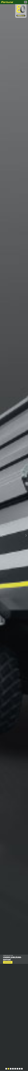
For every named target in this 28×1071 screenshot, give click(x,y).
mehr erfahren (7, 962)
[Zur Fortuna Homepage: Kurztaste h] (8, 2)
